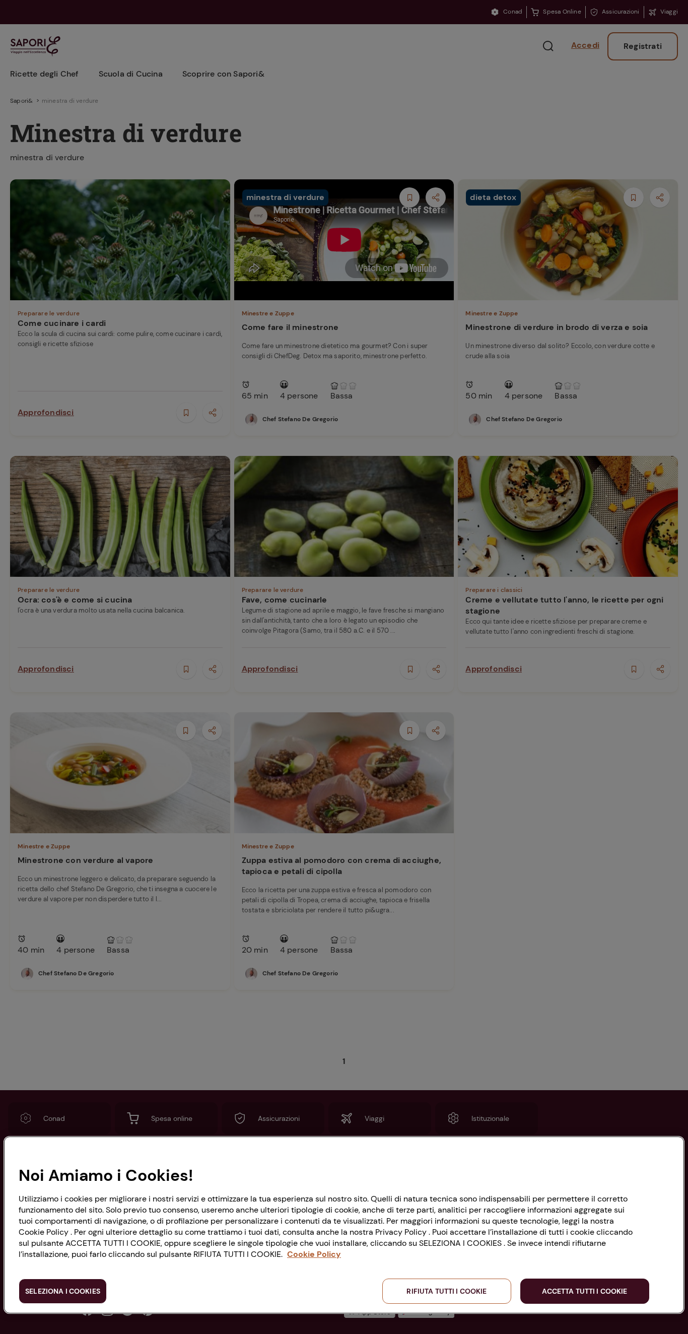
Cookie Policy (314, 1254)
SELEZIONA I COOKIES (62, 1291)
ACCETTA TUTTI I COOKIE (584, 1291)
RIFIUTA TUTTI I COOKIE (446, 1291)
